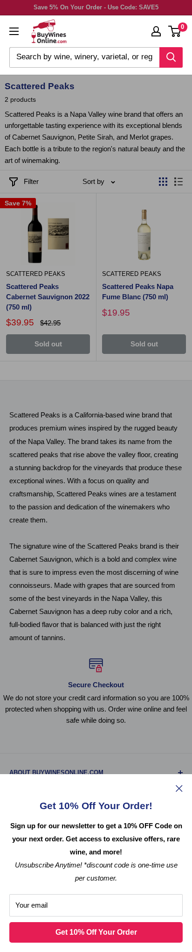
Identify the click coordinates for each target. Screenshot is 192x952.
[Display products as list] (178, 181)
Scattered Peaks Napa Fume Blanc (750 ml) (137, 291)
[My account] (156, 31)
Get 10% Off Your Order (96, 932)
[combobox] (84, 57)
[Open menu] (14, 31)
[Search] (171, 57)
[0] (175, 31)
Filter (31, 181)
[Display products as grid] (163, 181)
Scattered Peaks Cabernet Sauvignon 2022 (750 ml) (47, 296)
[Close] (179, 788)
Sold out (48, 344)
